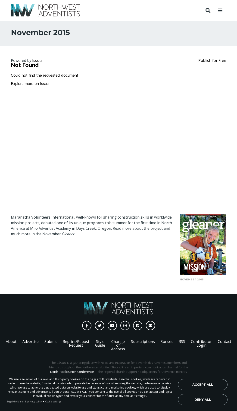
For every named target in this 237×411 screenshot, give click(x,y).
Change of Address (118, 345)
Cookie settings (53, 401)
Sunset (167, 341)
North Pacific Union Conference (72, 372)
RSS (182, 341)
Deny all (202, 400)
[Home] (45, 10)
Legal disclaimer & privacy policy (24, 401)
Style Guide (100, 343)
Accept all (202, 384)
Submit (50, 341)
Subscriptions (143, 341)
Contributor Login (201, 343)
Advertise (30, 341)
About (11, 341)
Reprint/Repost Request (76, 343)
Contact (224, 341)
